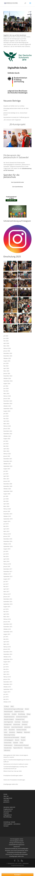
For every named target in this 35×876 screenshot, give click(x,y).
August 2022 (7, 438)
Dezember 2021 (8, 458)
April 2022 (6, 448)
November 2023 (8, 403)
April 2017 (6, 589)
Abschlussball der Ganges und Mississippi (13, 709)
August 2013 (7, 692)
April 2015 (6, 641)
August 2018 (7, 549)
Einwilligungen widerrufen (11, 784)
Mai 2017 (6, 586)
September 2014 (8, 659)
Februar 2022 (7, 453)
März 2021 (6, 478)
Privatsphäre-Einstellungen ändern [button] (16, 852)
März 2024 (6, 393)
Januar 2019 (7, 536)
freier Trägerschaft (8, 722)
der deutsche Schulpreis (21, 716)
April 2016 (6, 614)
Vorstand (6, 826)
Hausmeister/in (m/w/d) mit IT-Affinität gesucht (16, 117)
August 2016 (7, 606)
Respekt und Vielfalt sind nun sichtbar (14, 106)
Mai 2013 (6, 699)
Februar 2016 (7, 619)
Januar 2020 (7, 511)
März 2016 (6, 616)
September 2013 (8, 689)
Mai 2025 (6, 366)
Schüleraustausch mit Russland (21, 745)
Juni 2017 (6, 584)
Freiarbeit (6, 813)
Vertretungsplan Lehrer (16, 839)
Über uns (6, 796)
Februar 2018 (7, 564)
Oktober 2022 (7, 436)
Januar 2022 (7, 456)
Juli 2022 (6, 441)
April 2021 (6, 476)
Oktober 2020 (7, 488)
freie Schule (17, 722)
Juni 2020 (6, 499)
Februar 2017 (7, 594)
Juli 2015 (6, 636)
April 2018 (6, 559)
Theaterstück (27, 748)
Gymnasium (7, 727)
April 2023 (6, 421)
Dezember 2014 (8, 651)
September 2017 (8, 576)
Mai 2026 (6, 341)
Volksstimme (7, 750)
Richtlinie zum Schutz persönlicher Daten (16, 850)
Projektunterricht (8, 809)
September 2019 (8, 519)
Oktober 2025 (7, 358)
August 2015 (7, 634)
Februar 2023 (7, 426)
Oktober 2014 (7, 657)
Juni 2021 (6, 474)
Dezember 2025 (8, 353)
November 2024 (8, 376)
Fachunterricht (8, 811)
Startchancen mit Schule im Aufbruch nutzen (16, 764)
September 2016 (8, 604)
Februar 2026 (7, 348)
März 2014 (6, 674)
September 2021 (8, 466)
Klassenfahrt (12, 729)
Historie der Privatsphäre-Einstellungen (14, 780)
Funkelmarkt (25, 722)
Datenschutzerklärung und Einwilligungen (16, 848)
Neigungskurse (8, 815)
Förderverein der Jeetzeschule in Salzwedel (16, 156)
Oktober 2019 (7, 516)
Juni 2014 (6, 667)
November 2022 (8, 433)
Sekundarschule (7, 748)
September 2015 (8, 631)
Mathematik (27, 732)
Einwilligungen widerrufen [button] (16, 856)
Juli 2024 (6, 386)
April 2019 (6, 529)
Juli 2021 (6, 471)
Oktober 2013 (7, 687)
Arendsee (14, 714)
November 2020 (8, 486)
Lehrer (5, 732)
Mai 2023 (6, 418)
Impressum (17, 846)
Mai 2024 (6, 391)
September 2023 (8, 408)
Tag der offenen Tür (17, 748)
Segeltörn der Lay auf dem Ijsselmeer (15, 35)
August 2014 (7, 661)
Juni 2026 (6, 338)
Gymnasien (24, 724)
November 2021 (8, 461)
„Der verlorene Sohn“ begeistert (12, 120)
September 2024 (8, 381)
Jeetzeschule (27, 727)
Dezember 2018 (8, 539)
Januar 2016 (7, 621)
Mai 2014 (6, 669)
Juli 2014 (6, 664)
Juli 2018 (6, 551)
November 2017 (8, 571)
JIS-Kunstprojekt (17, 124)
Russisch (17, 740)
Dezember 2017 (8, 569)
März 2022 (6, 451)
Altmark (27, 709)
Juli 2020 (6, 496)
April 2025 (6, 368)
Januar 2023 (7, 428)
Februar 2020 (7, 509)
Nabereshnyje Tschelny (9, 735)
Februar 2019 (7, 534)
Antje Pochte (7, 714)
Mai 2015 (6, 639)
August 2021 (7, 468)
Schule (21, 742)
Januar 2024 (7, 398)
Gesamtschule (16, 724)
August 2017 (7, 579)
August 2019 (7, 521)
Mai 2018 (6, 556)
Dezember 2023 (8, 401)
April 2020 (6, 504)
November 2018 (8, 541)
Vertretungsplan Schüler (16, 841)
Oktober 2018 (7, 544)
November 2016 (8, 601)
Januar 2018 (7, 566)
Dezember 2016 (8, 599)
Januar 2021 (7, 481)
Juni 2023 (6, 416)
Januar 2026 (7, 351)
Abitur (12, 706)
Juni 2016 (6, 609)
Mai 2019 (6, 526)
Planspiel (23, 737)
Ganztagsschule (7, 724)
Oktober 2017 (7, 574)
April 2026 (6, 343)
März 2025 (6, 371)
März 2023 (6, 423)
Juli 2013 (6, 694)
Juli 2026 (6, 336)
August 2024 (7, 383)
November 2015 (8, 626)
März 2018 (6, 561)
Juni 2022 (6, 443)
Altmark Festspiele (8, 711)
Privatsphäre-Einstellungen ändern (13, 775)
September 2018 (8, 546)
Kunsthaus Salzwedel (21, 729)
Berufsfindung (21, 714)
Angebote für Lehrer (19, 711)
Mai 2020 (6, 501)
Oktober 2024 (7, 378)
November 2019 (8, 514)
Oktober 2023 (7, 406)
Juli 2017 (6, 581)
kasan (5, 729)
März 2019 (6, 531)
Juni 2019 (6, 524)
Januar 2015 (7, 649)
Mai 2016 (6, 611)
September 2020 (8, 491)
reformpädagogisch (8, 740)
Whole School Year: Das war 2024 (13, 771)
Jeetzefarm (6, 802)
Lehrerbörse (12, 732)
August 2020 (7, 494)
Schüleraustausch (8, 745)
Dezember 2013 (8, 682)
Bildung (28, 714)
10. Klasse (6, 706)
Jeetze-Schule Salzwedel (17, 727)
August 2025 (7, 361)
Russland (23, 740)
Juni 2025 (6, 363)
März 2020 (6, 506)
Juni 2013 (6, 697)
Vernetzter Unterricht (9, 807)
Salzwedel (15, 742)
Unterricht (6, 800)
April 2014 (6, 672)
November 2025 (8, 356)
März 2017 (6, 591)
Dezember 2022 (8, 431)
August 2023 (7, 411)
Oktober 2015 (7, 629)
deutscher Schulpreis (9, 719)
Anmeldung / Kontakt (9, 822)
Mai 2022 (6, 446)
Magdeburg (19, 732)
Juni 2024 (6, 388)
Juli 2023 (6, 413)
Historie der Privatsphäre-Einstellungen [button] (17, 854)
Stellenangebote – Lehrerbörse (12, 824)
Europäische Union (20, 719)
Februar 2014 (7, 677)
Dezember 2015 (8, 624)
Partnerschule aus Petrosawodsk (11, 737)
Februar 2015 (7, 646)
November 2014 (8, 654)
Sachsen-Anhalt (7, 742)
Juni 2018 (6, 554)
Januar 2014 (7, 679)
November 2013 (8, 684)
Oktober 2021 (7, 463)
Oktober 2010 (7, 702)
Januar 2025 (7, 373)
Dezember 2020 (8, 484)
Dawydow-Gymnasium (9, 716)
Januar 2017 (7, 596)
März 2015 (6, 644)
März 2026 (6, 346)
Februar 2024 (7, 396)
